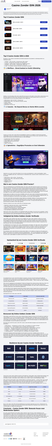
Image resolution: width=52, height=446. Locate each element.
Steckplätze (42, 243)
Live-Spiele (19, 243)
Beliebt (8, 243)
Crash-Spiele (31, 243)
